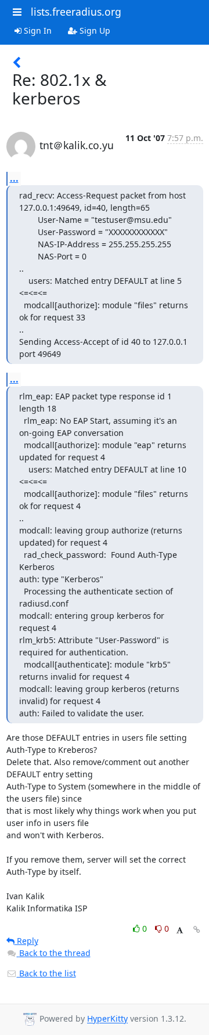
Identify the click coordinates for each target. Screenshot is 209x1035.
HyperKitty (107, 1019)
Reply (26, 940)
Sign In (36, 30)
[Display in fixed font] (180, 930)
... (14, 178)
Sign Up (93, 30)
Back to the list (46, 973)
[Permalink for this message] (196, 929)
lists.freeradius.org (76, 12)
